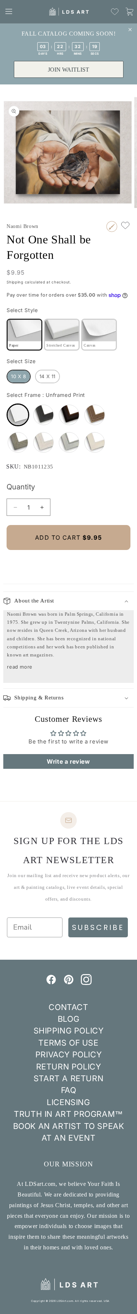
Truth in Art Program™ (68, 1114)
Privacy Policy (68, 1054)
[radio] (24, 335)
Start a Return (68, 1078)
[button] (8, 11)
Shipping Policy (69, 1030)
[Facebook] (51, 982)
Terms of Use (68, 1042)
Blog (68, 1019)
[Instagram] (86, 982)
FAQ (68, 1090)
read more (19, 667)
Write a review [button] (68, 761)
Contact (68, 1007)
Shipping (15, 282)
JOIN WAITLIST (68, 69)
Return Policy (68, 1066)
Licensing (68, 1102)
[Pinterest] (69, 982)
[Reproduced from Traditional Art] (112, 226)
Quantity (21, 486)
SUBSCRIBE (98, 927)
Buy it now (68, 562)
